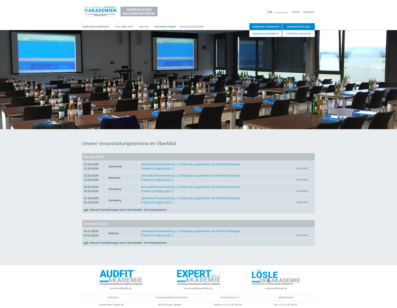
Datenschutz (229, 297)
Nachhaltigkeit (165, 26)
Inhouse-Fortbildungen (104, 209)
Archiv (144, 26)
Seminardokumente (265, 33)
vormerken (302, 168)
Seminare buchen (298, 26)
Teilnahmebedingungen (171, 297)
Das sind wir (124, 26)
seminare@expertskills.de (198, 288)
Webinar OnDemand (265, 26)
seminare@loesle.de (276, 288)
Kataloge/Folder (192, 26)
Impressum (285, 297)
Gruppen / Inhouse (298, 33)
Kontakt (309, 12)
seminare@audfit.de (121, 288)
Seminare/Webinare (95, 26)
